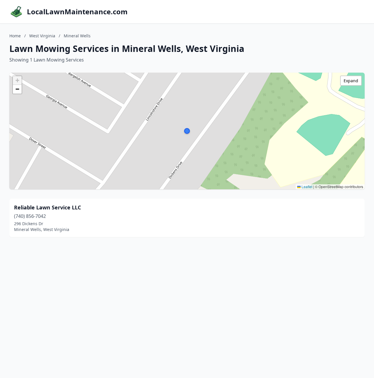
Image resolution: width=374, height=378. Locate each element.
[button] (187, 131)
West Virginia (42, 35)
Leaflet (306, 186)
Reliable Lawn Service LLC (47, 207)
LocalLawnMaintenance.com (77, 11)
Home (15, 35)
